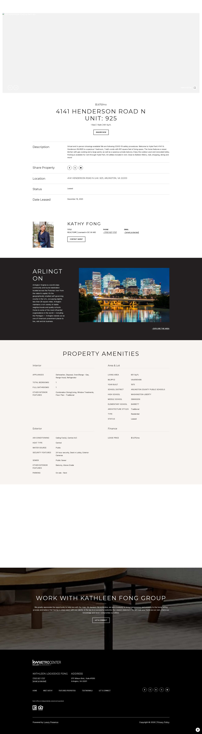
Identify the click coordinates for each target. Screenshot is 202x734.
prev (10, 87)
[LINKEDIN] (156, 690)
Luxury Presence (51, 722)
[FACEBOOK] (144, 690)
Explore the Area (161, 329)
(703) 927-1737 (110, 232)
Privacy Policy (163, 722)
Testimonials (87, 690)
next (15, 87)
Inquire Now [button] (101, 132)
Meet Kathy (47, 690)
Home (35, 690)
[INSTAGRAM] (150, 690)
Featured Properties (67, 690)
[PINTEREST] (167, 690)
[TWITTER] (161, 690)
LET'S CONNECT (105, 690)
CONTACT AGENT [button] (76, 239)
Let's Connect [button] (101, 620)
